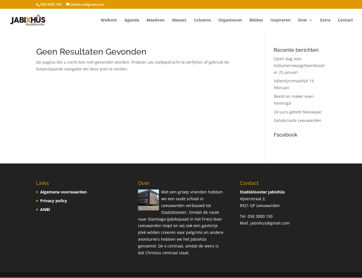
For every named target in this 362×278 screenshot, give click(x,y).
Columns (202, 20)
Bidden (256, 20)
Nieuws (179, 20)
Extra (325, 20)
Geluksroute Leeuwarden (297, 120)
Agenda (131, 20)
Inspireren (280, 20)
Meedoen (155, 20)
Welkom (109, 20)
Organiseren (230, 20)
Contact (345, 20)
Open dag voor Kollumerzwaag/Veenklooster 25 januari (299, 65)
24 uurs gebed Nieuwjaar (298, 112)
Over (302, 20)
